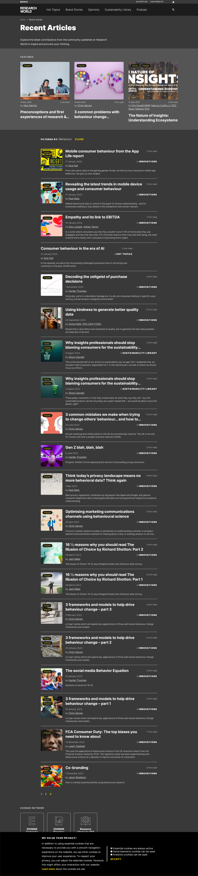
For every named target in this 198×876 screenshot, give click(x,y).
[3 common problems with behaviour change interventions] (99, 80)
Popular (27, 66)
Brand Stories (74, 9)
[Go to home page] (28, 10)
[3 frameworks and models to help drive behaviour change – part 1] (51, 707)
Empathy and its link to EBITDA (92, 217)
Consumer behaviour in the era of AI (72, 248)
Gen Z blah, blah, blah (84, 447)
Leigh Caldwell (77, 746)
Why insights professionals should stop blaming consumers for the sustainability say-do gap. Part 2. (101, 345)
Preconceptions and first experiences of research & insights (43, 114)
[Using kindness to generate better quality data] (51, 318)
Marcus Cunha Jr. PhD (163, 105)
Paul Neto (74, 198)
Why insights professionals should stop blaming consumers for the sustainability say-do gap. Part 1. (101, 381)
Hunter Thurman (77, 291)
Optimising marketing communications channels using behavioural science (99, 513)
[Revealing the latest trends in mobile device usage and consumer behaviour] (51, 192)
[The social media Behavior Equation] (51, 679)
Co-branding (76, 767)
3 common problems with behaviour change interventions (96, 114)
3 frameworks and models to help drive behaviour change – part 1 (99, 701)
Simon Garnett (76, 357)
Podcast (142, 9)
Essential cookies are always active (133, 848)
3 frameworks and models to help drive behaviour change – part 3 (99, 607)
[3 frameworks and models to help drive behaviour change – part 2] (51, 646)
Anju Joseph (75, 226)
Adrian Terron (91, 226)
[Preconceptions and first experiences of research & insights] (45, 80)
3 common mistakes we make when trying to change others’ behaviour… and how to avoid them (102, 417)
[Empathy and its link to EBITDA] (51, 225)
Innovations (148, 161)
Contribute (157, 2)
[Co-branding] (51, 776)
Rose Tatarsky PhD (139, 108)
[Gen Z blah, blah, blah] (51, 456)
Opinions (93, 9)
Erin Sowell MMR (141, 105)
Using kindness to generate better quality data (101, 312)
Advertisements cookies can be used (134, 851)
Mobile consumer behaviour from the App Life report (102, 153)
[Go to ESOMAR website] (24, 2)
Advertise (142, 2)
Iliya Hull (73, 165)
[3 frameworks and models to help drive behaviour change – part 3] (51, 613)
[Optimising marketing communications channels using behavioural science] (51, 520)
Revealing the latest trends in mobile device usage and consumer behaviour (103, 186)
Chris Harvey (84, 105)
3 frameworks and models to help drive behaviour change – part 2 (99, 640)
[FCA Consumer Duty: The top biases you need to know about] (51, 740)
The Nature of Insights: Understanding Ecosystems (153, 117)
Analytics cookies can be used (130, 854)
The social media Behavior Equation (97, 670)
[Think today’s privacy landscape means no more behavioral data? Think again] (51, 484)
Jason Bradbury (77, 777)
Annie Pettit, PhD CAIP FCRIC (85, 324)
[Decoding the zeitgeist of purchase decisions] (51, 285)
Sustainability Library (118, 9)
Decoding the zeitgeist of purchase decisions (96, 279)
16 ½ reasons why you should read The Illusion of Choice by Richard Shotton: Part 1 (104, 577)
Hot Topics (53, 9)
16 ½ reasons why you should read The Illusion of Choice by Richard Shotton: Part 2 (104, 547)
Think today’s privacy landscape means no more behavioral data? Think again (103, 478)
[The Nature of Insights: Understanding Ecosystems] (153, 80)
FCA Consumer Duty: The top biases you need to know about (101, 734)
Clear (79, 139)
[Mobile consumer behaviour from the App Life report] (51, 159)
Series (135, 66)
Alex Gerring (30, 105)
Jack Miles (74, 559)
